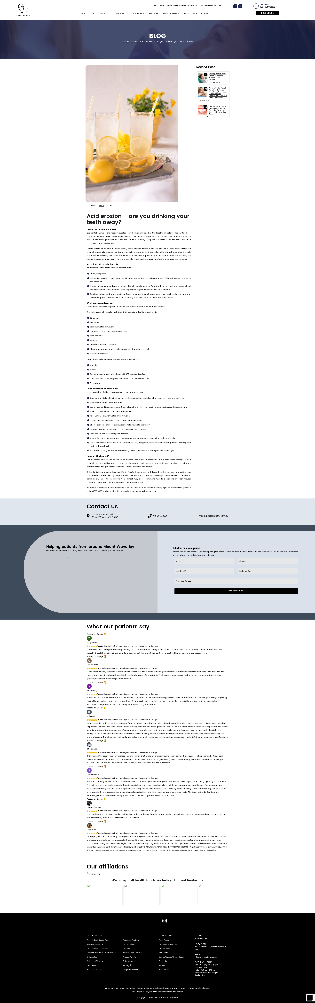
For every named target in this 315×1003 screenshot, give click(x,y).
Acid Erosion (164, 969)
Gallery (186, 13)
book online (115, 491)
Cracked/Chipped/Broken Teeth (171, 957)
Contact (205, 13)
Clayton (148, 991)
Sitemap (174, 997)
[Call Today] (256, 6)
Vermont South (194, 988)
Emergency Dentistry (131, 940)
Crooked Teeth (164, 948)
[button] (215, 13)
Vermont (182, 988)
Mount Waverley (127, 988)
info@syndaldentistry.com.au (206, 957)
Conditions (119, 13)
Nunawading (171, 988)
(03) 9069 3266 (267, 7)
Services (101, 13)
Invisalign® (153, 13)
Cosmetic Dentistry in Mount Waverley (101, 952)
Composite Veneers (170, 13)
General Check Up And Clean (98, 940)
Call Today (264, 5)
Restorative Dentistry (95, 944)
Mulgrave (140, 991)
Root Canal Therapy (94, 969)
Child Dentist (91, 965)
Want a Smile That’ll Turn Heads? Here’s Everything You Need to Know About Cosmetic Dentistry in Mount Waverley (218, 93)
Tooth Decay (164, 940)
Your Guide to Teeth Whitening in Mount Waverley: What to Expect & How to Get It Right (218, 110)
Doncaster (167, 991)
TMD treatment (129, 961)
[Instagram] (240, 6)
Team (92, 13)
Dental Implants (129, 944)
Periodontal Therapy (95, 961)
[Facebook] (150, 921)
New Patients (138, 13)
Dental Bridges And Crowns (97, 948)
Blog (195, 13)
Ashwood (157, 991)
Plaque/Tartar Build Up (168, 944)
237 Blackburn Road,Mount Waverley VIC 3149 (211, 948)
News (101, 205)
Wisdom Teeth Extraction (132, 952)
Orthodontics (92, 957)
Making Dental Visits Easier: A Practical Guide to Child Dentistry (217, 76)
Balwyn (180, 991)
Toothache (163, 961)
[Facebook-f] (235, 6)
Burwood (154, 988)
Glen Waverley (142, 988)
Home (83, 13)
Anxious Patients (129, 957)
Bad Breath (163, 952)
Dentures (126, 948)
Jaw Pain (162, 965)
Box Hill (161, 988)
